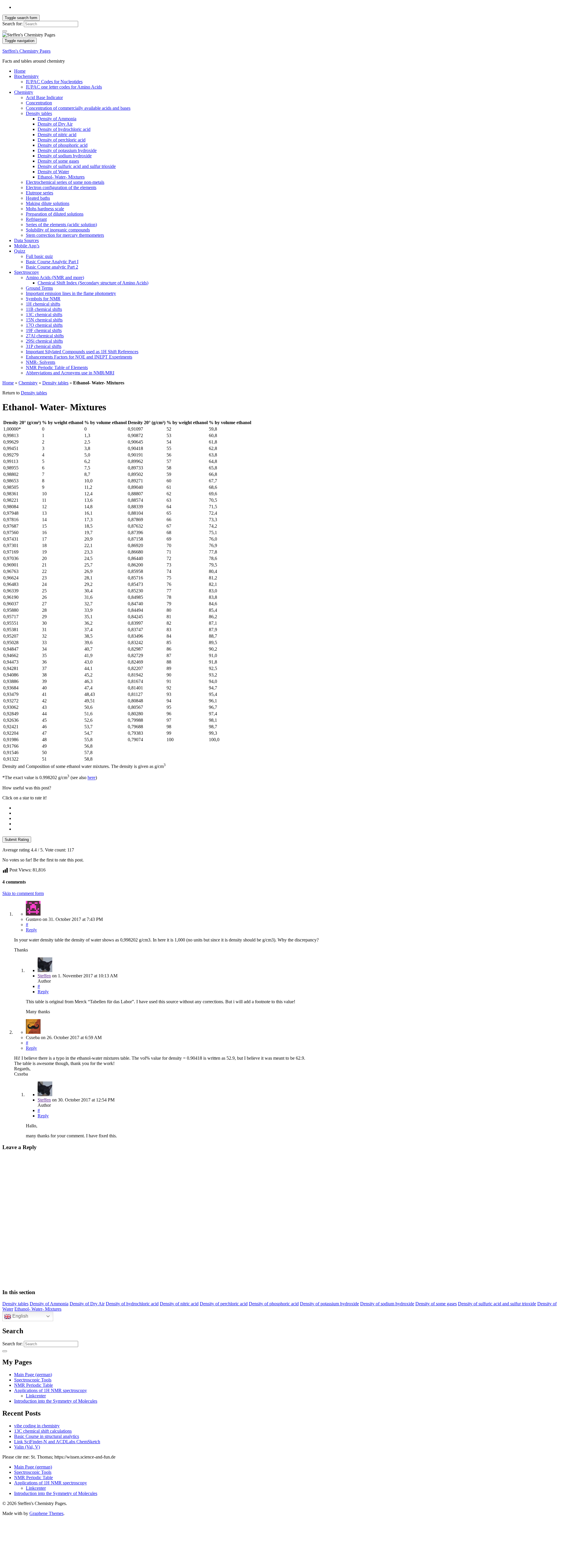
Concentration (39, 102)
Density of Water (53, 171)
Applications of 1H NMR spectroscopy (50, 1390)
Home (20, 71)
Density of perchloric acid (61, 139)
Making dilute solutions (47, 203)
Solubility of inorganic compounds (58, 229)
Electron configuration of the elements (61, 187)
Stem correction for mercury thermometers (65, 235)
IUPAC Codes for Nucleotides (54, 81)
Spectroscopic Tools (32, 1379)
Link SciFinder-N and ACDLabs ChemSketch (57, 1441)
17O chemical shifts (44, 325)
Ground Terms (39, 288)
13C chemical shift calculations (43, 1431)
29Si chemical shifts (44, 341)
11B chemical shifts (44, 309)
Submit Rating (17, 839)
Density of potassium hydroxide (67, 150)
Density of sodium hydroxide (65, 155)
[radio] (288, 808)
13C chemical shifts (44, 314)
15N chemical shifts (44, 319)
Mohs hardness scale (45, 208)
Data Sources (26, 240)
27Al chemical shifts (45, 335)
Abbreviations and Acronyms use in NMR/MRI (70, 372)
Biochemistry (26, 76)
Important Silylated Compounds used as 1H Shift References (82, 351)
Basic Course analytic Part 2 (52, 266)
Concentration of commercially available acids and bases (78, 108)
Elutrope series (39, 192)
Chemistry (23, 92)
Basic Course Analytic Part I (52, 261)
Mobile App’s (26, 245)
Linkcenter (36, 1395)
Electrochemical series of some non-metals (65, 182)
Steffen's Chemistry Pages (26, 51)
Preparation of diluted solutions (54, 213)
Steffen (44, 975)
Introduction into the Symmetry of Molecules (55, 1401)
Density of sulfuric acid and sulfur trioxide (77, 166)
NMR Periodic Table (33, 1385)
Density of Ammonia (57, 118)
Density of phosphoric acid (63, 145)
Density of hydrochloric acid (64, 129)
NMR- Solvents (40, 362)
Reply (31, 929)
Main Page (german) (33, 1374)
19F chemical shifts (44, 330)
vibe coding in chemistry (37, 1425)
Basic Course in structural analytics (46, 1436)
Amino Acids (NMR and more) (55, 277)
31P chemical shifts (43, 346)
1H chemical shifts (43, 303)
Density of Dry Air (55, 123)
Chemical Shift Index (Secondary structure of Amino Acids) (93, 282)
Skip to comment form (23, 893)
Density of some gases (58, 161)
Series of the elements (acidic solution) (61, 224)
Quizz (19, 251)
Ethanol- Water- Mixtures (61, 176)
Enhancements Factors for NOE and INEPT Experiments (79, 356)
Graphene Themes (46, 1513)
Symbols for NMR (43, 298)
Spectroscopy (26, 272)
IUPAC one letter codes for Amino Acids (64, 86)
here (91, 777)
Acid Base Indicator (44, 97)
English (19, 1316)
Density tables (39, 113)
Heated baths (38, 198)
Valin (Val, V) (27, 1446)
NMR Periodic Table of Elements (57, 367)
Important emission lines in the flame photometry (71, 293)
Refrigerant (36, 219)
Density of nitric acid (57, 134)
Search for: (12, 23)
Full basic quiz (39, 256)
